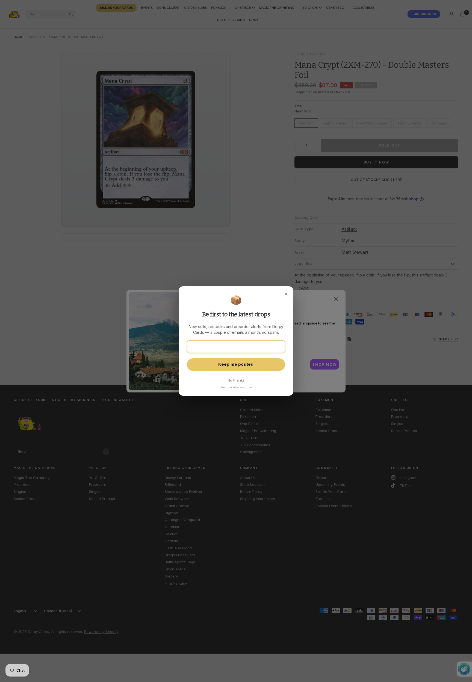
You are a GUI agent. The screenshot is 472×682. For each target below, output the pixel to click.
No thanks (236, 380)
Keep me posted (235, 364)
